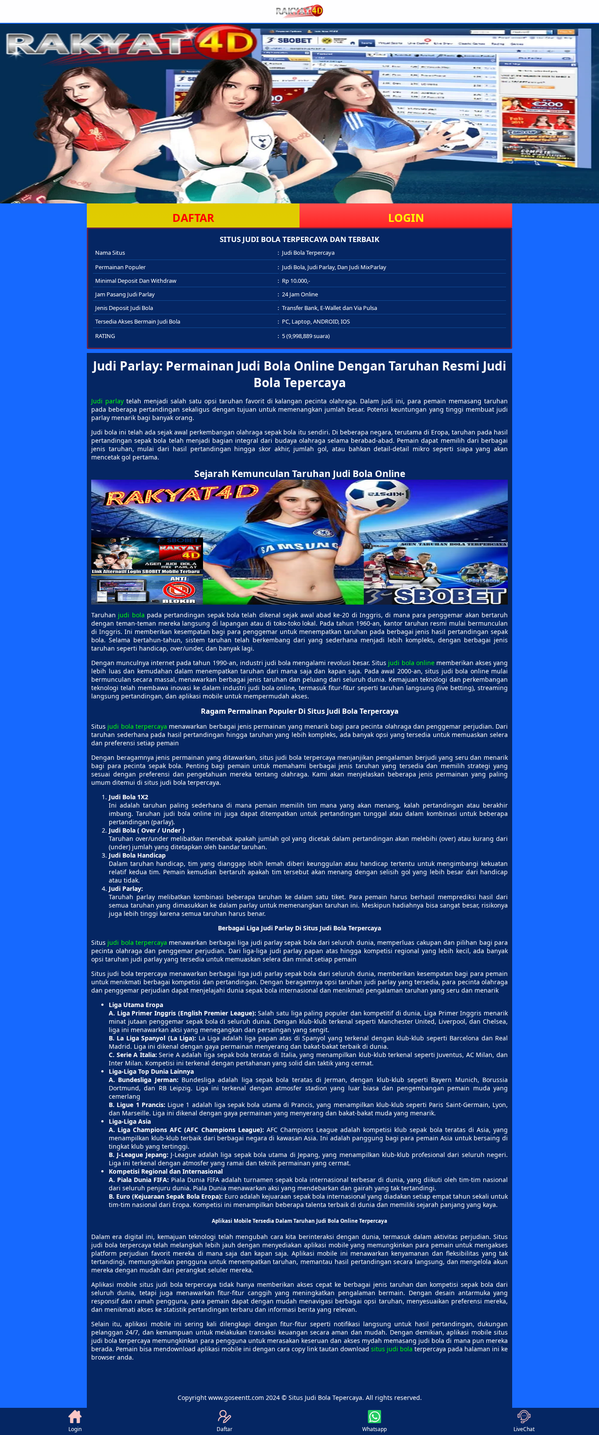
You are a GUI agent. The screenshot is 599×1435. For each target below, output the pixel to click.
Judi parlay (107, 401)
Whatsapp (374, 1429)
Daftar (224, 1429)
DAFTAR (193, 217)
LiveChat (524, 1429)
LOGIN (406, 217)
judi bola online (411, 663)
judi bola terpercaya (137, 726)
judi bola (131, 615)
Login (75, 1429)
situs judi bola (392, 1349)
